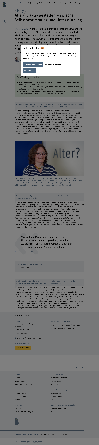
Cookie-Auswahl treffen (53, 64)
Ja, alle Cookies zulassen (33, 64)
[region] (50, 60)
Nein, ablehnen (29, 71)
